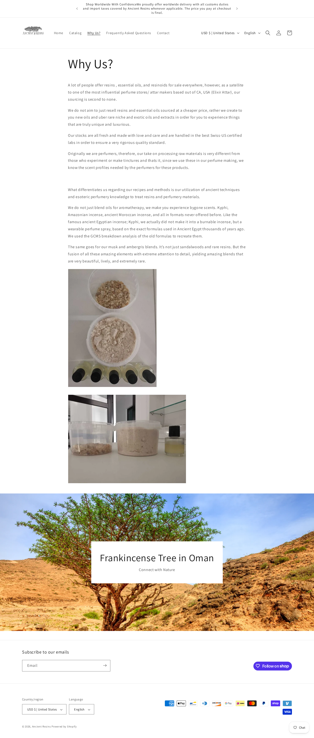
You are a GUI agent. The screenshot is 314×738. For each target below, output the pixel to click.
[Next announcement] (237, 8)
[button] (267, 32)
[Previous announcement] (77, 8)
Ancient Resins (41, 726)
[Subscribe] (104, 665)
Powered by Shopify (64, 726)
